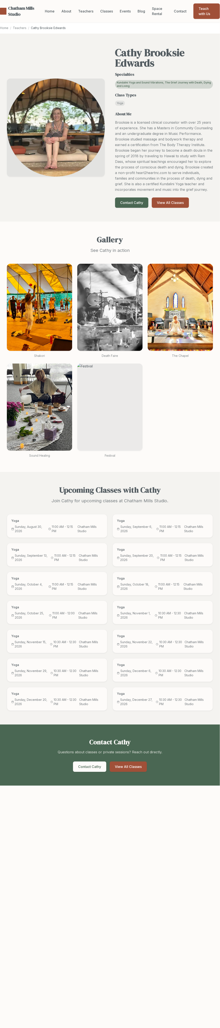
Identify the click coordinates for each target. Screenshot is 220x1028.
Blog (141, 11)
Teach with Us (204, 11)
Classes (106, 11)
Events (125, 11)
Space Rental (157, 11)
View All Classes (170, 202)
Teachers (85, 11)
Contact (180, 11)
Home (50, 11)
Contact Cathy (131, 202)
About (66, 11)
